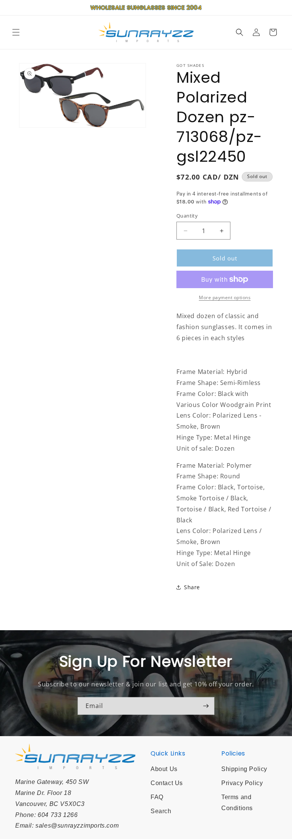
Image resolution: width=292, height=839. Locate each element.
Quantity (187, 215)
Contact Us (167, 783)
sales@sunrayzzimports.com (77, 825)
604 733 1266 (58, 815)
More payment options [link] (225, 297)
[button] (16, 32)
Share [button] (192, 587)
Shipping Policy (244, 769)
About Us (164, 769)
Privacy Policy (242, 783)
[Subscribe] (205, 706)
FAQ (157, 797)
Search (161, 811)
